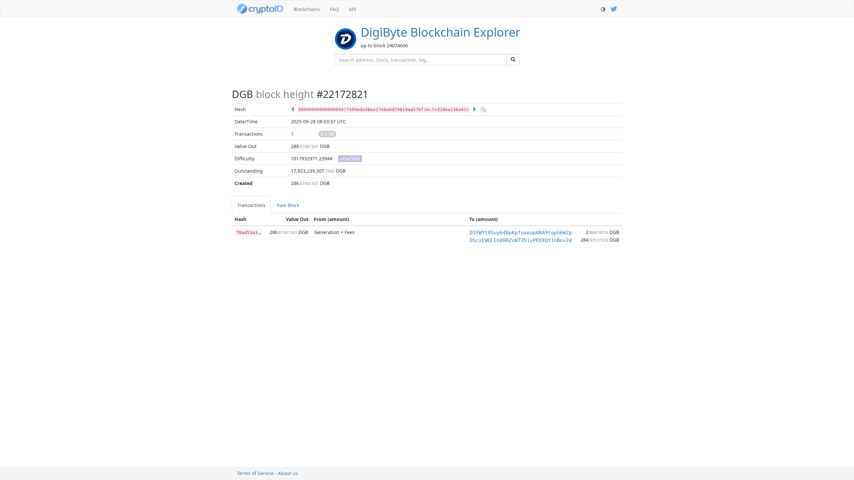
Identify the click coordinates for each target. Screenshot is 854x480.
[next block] (474, 109)
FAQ (334, 9)
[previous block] (293, 109)
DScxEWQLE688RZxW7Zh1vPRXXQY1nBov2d (521, 240)
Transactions (251, 205)
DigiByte (440, 32)
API (352, 9)
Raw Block (288, 205)
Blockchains (307, 9)
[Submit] (513, 59)
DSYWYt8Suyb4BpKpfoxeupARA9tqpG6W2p (521, 233)
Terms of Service (255, 473)
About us (288, 473)
